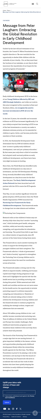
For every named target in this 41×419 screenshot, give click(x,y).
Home (4, 10)
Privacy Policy (6, 416)
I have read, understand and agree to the (19, 396)
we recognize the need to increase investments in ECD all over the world (18, 111)
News (8, 10)
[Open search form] (37, 4)
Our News (6, 20)
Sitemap (25, 416)
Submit (7, 402)
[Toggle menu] (33, 3)
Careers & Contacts (16, 416)
